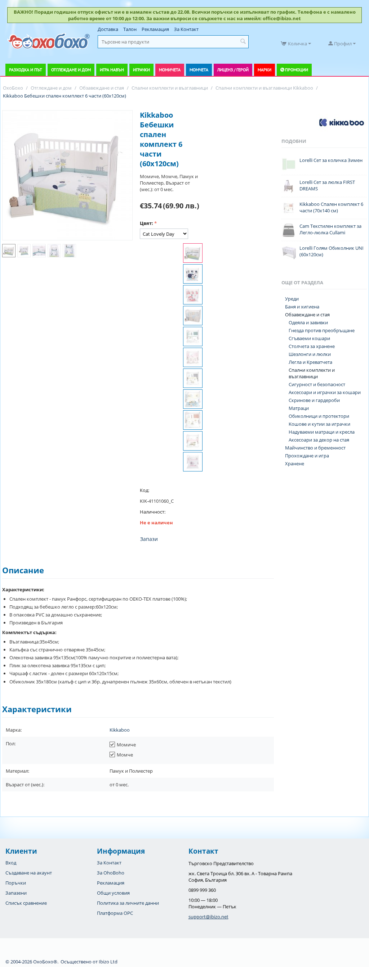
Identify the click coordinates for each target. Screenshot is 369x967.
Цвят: (146, 223)
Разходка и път (25, 69)
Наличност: (152, 512)
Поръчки (15, 883)
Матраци (299, 408)
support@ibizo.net (208, 916)
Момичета (170, 69)
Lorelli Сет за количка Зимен (331, 160)
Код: (144, 490)
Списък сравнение (26, 903)
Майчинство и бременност (315, 447)
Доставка (108, 29)
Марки (264, 69)
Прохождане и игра (307, 455)
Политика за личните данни (128, 903)
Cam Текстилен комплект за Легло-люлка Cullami (330, 229)
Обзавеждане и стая (307, 314)
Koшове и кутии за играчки (319, 424)
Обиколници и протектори (319, 416)
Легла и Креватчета (310, 362)
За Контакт (186, 29)
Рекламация (155, 29)
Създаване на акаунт (28, 872)
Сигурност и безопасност (317, 384)
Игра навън (112, 69)
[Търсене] (243, 41)
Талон (130, 29)
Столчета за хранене (312, 346)
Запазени (16, 893)
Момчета (199, 69)
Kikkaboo (120, 730)
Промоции (296, 69)
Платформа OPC (115, 913)
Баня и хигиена (302, 306)
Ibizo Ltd (108, 961)
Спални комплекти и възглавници (312, 373)
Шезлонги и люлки (310, 354)
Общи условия (113, 893)
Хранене (294, 463)
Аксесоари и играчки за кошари (325, 392)
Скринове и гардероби (314, 400)
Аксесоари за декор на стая (319, 440)
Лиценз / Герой (233, 69)
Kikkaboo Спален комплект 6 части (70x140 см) (331, 207)
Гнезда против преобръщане (322, 330)
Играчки (141, 69)
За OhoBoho (110, 872)
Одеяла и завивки (308, 322)
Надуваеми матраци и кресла (322, 432)
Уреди (292, 298)
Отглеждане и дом (71, 69)
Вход (10, 862)
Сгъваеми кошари (309, 338)
